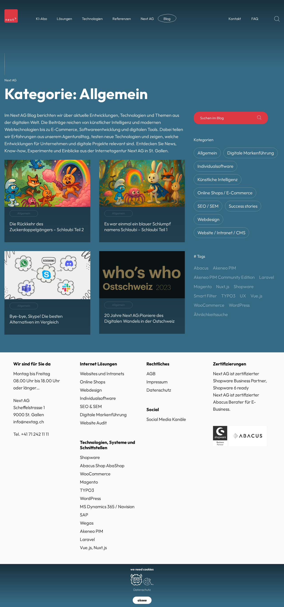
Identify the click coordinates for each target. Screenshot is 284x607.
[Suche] (259, 117)
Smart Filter (205, 296)
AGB (151, 373)
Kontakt (235, 18)
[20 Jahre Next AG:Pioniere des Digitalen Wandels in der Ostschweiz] (142, 292)
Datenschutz (158, 390)
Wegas (86, 523)
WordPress (239, 305)
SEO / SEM (208, 206)
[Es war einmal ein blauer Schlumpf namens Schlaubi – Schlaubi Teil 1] (142, 201)
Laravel (266, 277)
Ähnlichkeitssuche (211, 314)
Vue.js (256, 296)
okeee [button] (142, 600)
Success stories (243, 206)
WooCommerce (209, 305)
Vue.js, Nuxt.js (93, 547)
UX (243, 296)
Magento (203, 286)
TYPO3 (228, 296)
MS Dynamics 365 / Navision (107, 506)
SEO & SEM (91, 406)
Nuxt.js (222, 286)
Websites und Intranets (102, 373)
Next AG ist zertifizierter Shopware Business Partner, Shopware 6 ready (240, 380)
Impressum (157, 381)
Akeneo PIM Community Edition (224, 277)
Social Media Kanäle (166, 419)
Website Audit (93, 422)
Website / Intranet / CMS (221, 232)
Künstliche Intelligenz (217, 179)
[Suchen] (277, 19)
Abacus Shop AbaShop (102, 465)
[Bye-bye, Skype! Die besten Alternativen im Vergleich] (47, 293)
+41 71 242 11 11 (35, 434)
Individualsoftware (215, 166)
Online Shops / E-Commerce (224, 192)
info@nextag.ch (28, 421)
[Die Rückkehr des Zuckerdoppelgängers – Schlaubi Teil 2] (47, 201)
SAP (84, 514)
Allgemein (207, 153)
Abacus (201, 268)
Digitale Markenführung (250, 153)
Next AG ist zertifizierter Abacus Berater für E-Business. (236, 402)
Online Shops (92, 381)
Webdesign (208, 219)
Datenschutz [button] (142, 590)
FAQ (254, 18)
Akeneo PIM (224, 268)
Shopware (244, 286)
